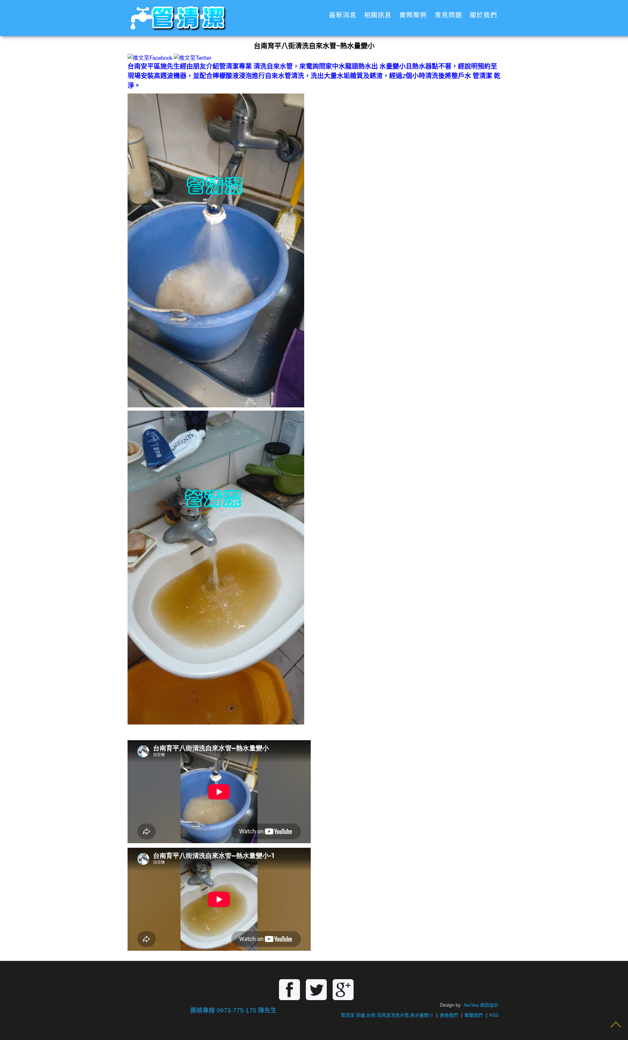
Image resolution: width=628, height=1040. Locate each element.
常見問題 (448, 15)
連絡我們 (449, 1015)
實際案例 (413, 15)
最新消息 (343, 15)
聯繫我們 (473, 1015)
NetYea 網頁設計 (481, 1005)
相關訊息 (378, 15)
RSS (493, 1015)
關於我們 (483, 15)
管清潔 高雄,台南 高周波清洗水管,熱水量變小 (387, 1015)
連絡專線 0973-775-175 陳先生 (233, 1010)
